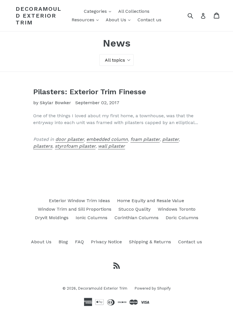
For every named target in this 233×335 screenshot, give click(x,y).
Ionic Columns (91, 217)
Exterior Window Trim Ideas (79, 200)
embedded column (107, 139)
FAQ (79, 241)
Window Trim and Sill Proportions (74, 209)
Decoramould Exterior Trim (38, 15)
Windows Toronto (176, 209)
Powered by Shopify (152, 288)
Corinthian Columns (137, 217)
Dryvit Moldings (51, 217)
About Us (119, 19)
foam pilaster (145, 139)
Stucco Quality (134, 209)
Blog (63, 241)
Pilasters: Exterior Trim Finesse (89, 91)
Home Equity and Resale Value (150, 200)
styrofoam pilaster (75, 146)
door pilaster (69, 139)
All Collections (133, 11)
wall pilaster (111, 146)
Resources (86, 19)
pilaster (170, 139)
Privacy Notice (106, 241)
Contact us (149, 19)
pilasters (42, 146)
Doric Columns (182, 217)
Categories (99, 11)
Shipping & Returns (150, 241)
